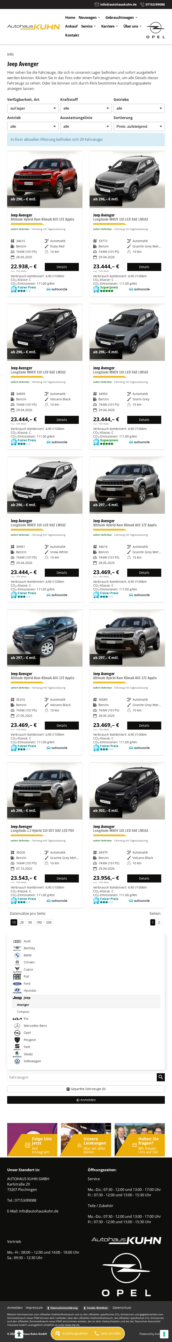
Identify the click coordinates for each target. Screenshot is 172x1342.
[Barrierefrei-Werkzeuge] (19, 1334)
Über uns (130, 26)
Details (62, 267)
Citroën (29, 962)
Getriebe (121, 99)
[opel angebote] (155, 37)
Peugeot (29, 1040)
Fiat (26, 976)
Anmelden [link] (88, 1100)
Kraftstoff (69, 99)
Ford (26, 983)
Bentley (29, 948)
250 (49, 922)
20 (22, 922)
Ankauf (71, 26)
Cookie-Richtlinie (97, 1307)
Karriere (107, 26)
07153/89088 (25, 1200)
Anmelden (15, 1307)
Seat (26, 1047)
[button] (71, 1333)
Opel (27, 1032)
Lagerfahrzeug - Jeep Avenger (44, 224)
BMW (27, 955)
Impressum (34, 1307)
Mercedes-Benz (35, 1025)
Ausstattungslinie (76, 117)
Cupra (28, 969)
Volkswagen (32, 1061)
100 (39, 922)
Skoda (28, 1054)
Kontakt (72, 35)
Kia (25, 1018)
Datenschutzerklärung (63, 1307)
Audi (27, 941)
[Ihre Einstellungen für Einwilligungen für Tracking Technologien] (164, 1334)
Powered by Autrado (152, 1334)
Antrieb (14, 117)
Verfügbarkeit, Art (23, 99)
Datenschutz (122, 1307)
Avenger (23, 1005)
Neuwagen (88, 17)
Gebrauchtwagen (119, 17)
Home (70, 17)
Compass (23, 1012)
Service (86, 26)
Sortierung (123, 117)
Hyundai (29, 991)
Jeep (26, 997)
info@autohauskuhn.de (38, 1211)
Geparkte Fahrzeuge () (88, 1089)
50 (30, 922)
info (10, 54)
